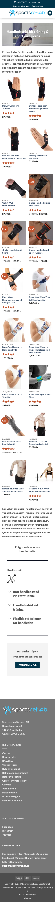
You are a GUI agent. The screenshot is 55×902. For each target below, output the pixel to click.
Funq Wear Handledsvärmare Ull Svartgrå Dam (12, 300)
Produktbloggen (11, 796)
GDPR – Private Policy (14, 780)
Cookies (6, 784)
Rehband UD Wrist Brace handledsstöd (38, 442)
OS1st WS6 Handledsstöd (8, 204)
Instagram (7, 830)
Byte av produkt (11, 768)
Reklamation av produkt (15, 772)
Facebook (7, 826)
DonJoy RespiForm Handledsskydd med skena (38, 108)
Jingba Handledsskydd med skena (39, 204)
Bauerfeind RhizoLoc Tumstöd (12, 395)
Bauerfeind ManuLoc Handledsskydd (12, 348)
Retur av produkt (11, 776)
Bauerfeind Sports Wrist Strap (40, 395)
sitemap (27, 898)
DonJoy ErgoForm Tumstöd (11, 107)
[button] (4, 13)
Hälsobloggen (9, 792)
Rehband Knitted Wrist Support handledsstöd (13, 490)
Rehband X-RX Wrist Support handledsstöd (39, 490)
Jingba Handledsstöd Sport (12, 251)
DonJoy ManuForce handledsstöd (11, 442)
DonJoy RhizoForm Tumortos (38, 157)
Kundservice (9, 756)
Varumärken (9, 788)
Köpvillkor (8, 760)
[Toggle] (10, 592)
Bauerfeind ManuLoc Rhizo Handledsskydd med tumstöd (39, 350)
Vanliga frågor (9, 764)
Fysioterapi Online (12, 800)
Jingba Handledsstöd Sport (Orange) (39, 251)
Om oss (6, 753)
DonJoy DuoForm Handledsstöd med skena (14, 157)
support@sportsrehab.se (15, 865)
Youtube (6, 834)
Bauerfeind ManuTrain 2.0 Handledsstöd (39, 298)
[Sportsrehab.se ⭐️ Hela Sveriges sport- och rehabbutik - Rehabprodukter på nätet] (26, 13)
